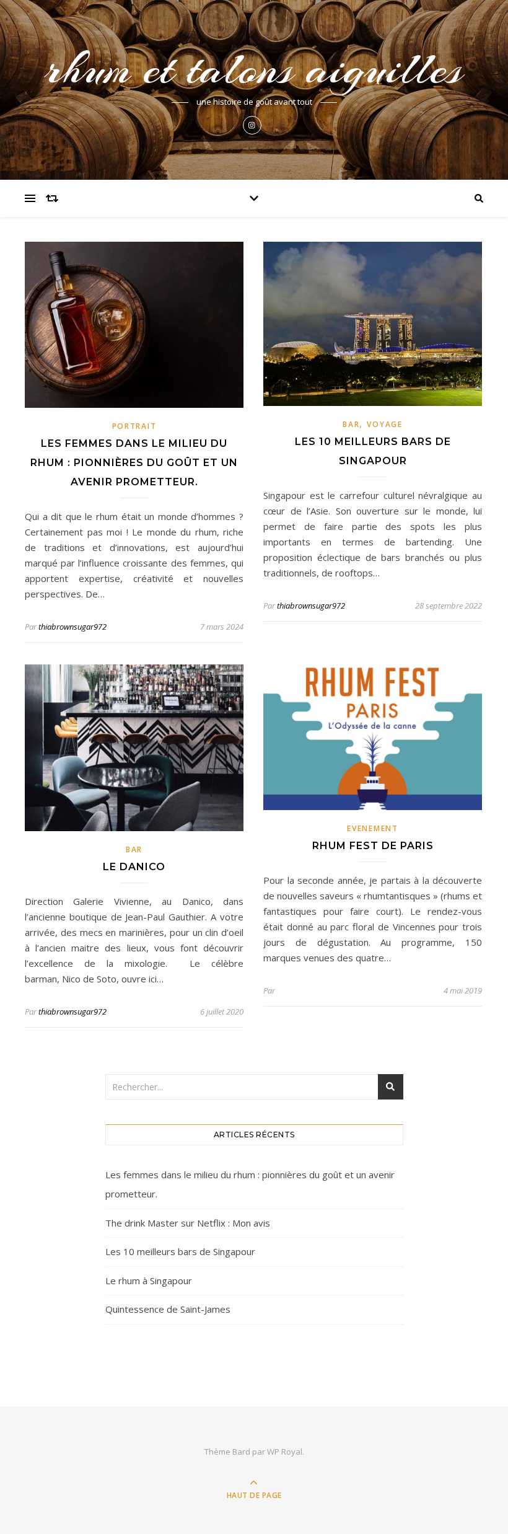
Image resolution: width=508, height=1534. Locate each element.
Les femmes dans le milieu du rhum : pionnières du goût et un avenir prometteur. (134, 463)
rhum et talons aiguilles (254, 69)
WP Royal (284, 1451)
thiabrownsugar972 (72, 626)
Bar (351, 424)
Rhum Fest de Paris (373, 846)
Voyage (384, 424)
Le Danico (134, 867)
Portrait (134, 426)
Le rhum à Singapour (148, 1280)
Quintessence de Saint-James (167, 1309)
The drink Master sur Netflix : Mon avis (187, 1223)
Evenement (372, 828)
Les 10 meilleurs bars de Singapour (180, 1251)
